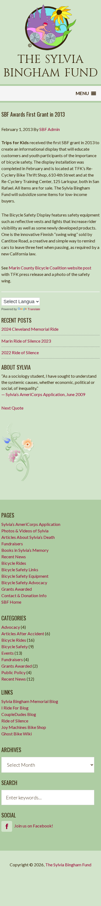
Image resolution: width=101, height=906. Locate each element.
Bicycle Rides (13, 563)
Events (7, 652)
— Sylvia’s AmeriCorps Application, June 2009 (43, 394)
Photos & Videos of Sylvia (24, 530)
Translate (34, 309)
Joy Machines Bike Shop (23, 727)
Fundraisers (12, 543)
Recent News (13, 556)
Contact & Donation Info (24, 595)
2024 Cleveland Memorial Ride (29, 329)
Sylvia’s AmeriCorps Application (30, 524)
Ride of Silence (14, 720)
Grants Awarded (16, 588)
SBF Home (11, 601)
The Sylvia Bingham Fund (68, 864)
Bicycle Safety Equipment (24, 576)
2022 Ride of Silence (20, 352)
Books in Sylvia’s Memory (24, 550)
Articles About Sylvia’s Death (28, 537)
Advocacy (10, 627)
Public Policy (13, 672)
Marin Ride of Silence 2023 (26, 340)
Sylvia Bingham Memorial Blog (29, 701)
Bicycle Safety (14, 646)
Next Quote (12, 407)
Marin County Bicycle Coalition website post (50, 267)
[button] (82, 93)
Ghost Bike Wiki (16, 733)
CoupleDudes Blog (18, 714)
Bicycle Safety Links (19, 569)
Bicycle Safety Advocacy (24, 582)
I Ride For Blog (15, 707)
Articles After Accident (22, 633)
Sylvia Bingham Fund (50, 27)
